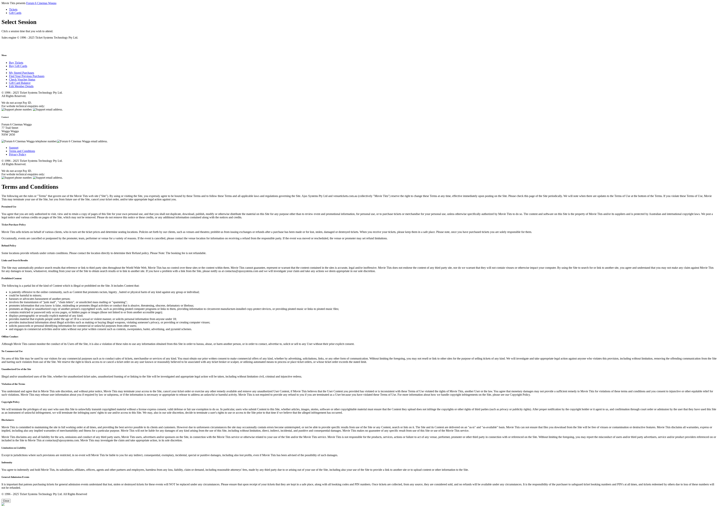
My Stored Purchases (21, 72)
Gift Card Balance (20, 82)
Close (6, 500)
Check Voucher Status (22, 79)
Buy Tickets (16, 62)
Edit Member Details (21, 86)
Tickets (13, 9)
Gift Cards (15, 12)
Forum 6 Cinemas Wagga (41, 3)
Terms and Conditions (22, 151)
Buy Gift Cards (18, 66)
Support (13, 147)
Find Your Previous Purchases (26, 76)
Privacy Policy (17, 154)
